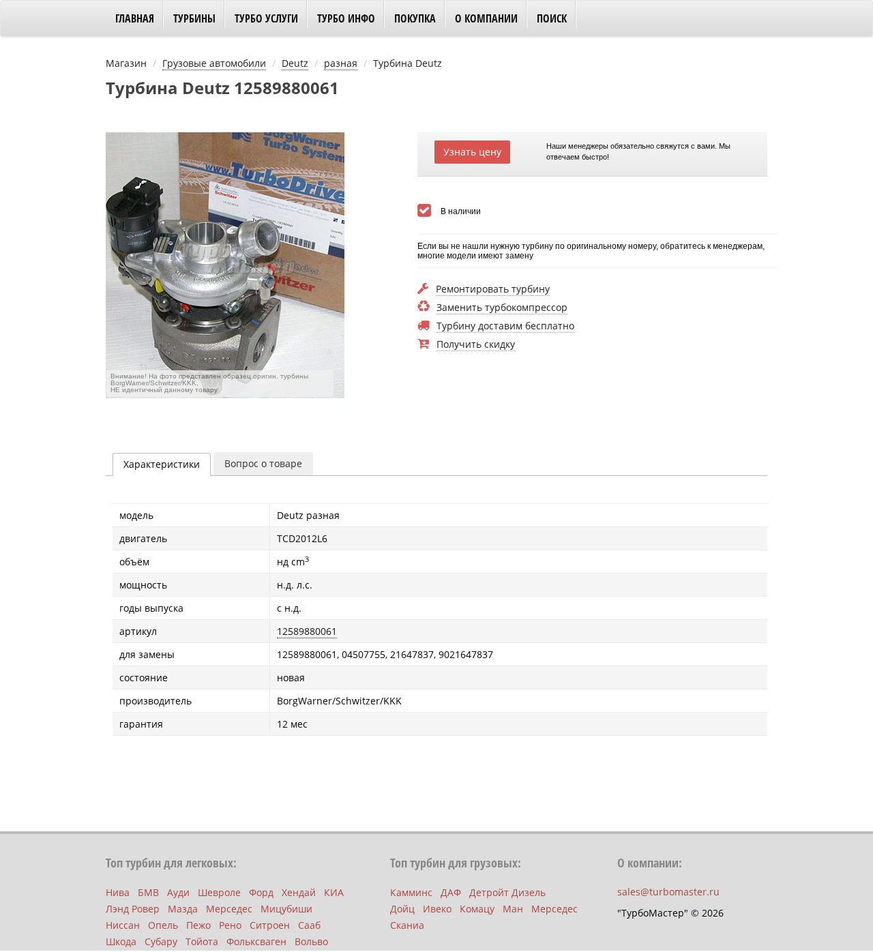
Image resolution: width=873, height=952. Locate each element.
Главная (134, 18)
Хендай (299, 892)
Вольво (311, 941)
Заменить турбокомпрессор (501, 308)
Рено (230, 925)
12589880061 (307, 631)
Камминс (411, 892)
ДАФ (451, 892)
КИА (334, 892)
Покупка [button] (415, 18)
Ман (513, 908)
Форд (261, 892)
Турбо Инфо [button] (346, 18)
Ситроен (270, 925)
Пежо (198, 925)
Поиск (552, 18)
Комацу (477, 908)
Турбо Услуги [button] (266, 18)
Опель (163, 925)
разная (340, 63)
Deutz (295, 63)
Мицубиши (286, 908)
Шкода (121, 941)
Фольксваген (256, 941)
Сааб (309, 925)
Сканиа (407, 925)
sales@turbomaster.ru (668, 891)
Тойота (202, 941)
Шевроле (219, 892)
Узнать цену (472, 151)
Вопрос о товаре (263, 463)
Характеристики (161, 464)
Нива (118, 892)
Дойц (402, 908)
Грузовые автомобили (214, 63)
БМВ (148, 892)
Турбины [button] (194, 18)
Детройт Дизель (507, 892)
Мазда (183, 908)
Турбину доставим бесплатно (505, 326)
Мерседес (229, 908)
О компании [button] (486, 18)
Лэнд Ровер (133, 908)
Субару (161, 941)
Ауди (178, 892)
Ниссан (123, 925)
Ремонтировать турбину (493, 289)
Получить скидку (475, 345)
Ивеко (437, 908)
